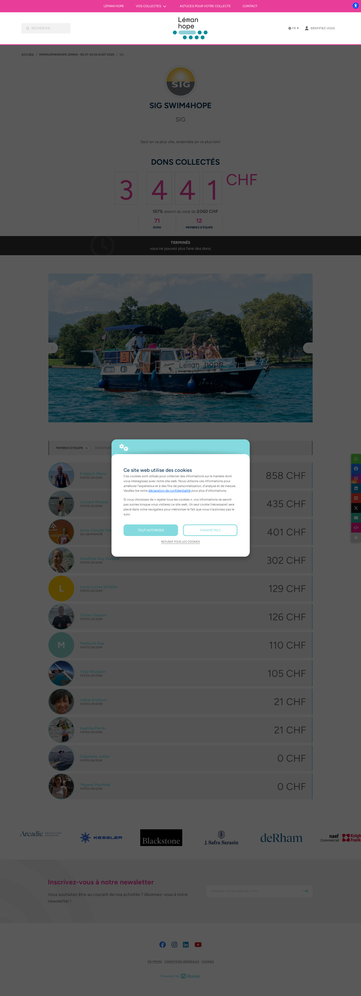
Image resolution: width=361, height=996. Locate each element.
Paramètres (210, 530)
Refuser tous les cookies (180, 541)
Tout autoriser (151, 530)
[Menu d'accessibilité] (356, 5)
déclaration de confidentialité (169, 490)
